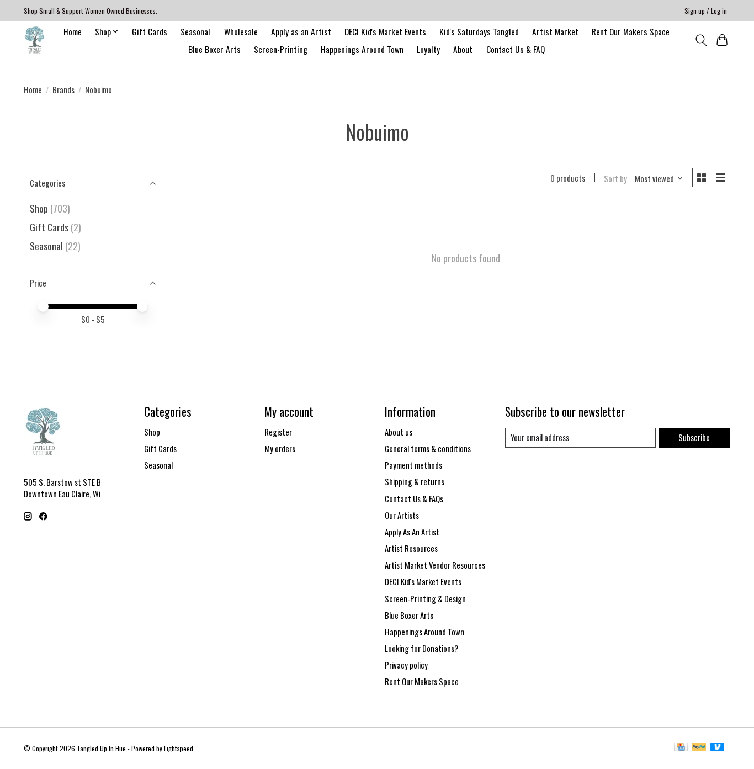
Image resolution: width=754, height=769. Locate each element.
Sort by (615, 178)
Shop (39, 208)
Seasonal (195, 31)
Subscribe (694, 437)
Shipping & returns (414, 481)
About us (398, 432)
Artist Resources (411, 548)
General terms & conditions (428, 448)
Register (278, 432)
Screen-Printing (280, 49)
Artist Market (555, 31)
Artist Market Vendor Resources (435, 565)
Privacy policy (406, 665)
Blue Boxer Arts (214, 49)
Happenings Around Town (362, 49)
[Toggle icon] (701, 40)
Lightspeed (178, 748)
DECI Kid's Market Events (385, 31)
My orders (279, 448)
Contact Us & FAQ (515, 49)
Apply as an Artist (301, 31)
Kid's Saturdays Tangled (479, 31)
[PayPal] (699, 748)
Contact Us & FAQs (414, 499)
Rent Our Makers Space (631, 31)
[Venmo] (717, 748)
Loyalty (428, 49)
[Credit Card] (681, 748)
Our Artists (402, 515)
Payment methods (413, 465)
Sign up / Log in (705, 11)
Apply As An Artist (412, 532)
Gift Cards (149, 31)
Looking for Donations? (421, 648)
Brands (63, 90)
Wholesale (241, 31)
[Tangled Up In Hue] (34, 40)
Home (72, 31)
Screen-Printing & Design (425, 598)
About (462, 49)
